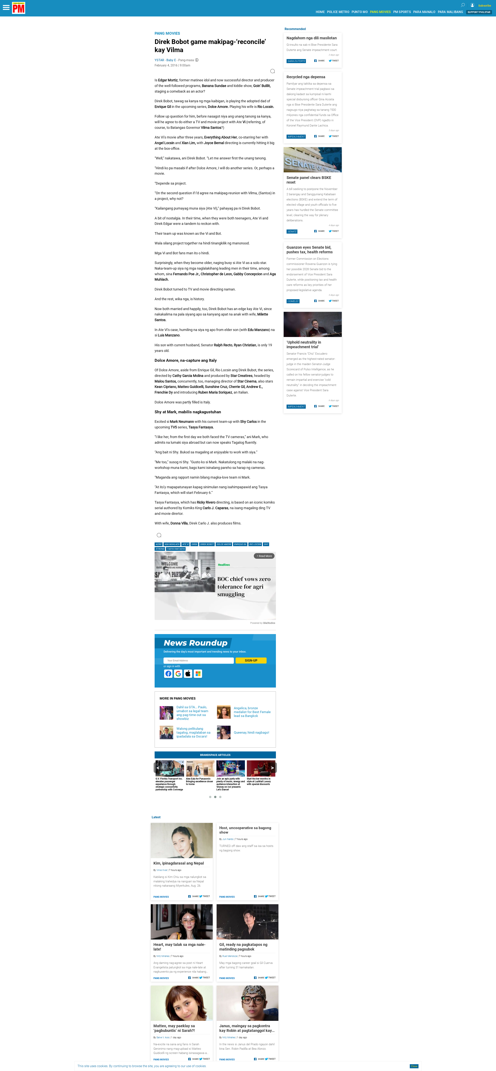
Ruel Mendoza (229, 956)
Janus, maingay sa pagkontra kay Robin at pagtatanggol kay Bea (245, 1028)
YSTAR (159, 60)
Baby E (171, 60)
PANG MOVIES (380, 12)
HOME (320, 12)
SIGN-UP (251, 660)
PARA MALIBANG (450, 12)
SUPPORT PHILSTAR (479, 12)
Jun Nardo (227, 839)
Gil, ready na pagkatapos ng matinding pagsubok (243, 947)
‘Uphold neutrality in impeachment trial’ (304, 344)
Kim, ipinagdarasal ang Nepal (178, 863)
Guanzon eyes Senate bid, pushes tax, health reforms (310, 249)
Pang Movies (167, 33)
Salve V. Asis (163, 1037)
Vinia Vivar (162, 870)
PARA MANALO (424, 12)
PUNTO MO (360, 12)
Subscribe (484, 5)
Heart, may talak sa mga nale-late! (179, 947)
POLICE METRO (338, 12)
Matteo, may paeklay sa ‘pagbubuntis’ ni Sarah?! (174, 1028)
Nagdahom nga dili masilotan (312, 38)
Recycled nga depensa (306, 77)
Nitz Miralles (163, 956)
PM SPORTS (402, 12)
